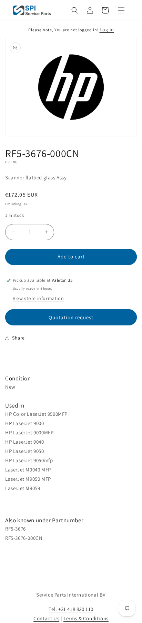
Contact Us (46, 618)
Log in (107, 29)
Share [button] (18, 338)
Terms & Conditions (86, 618)
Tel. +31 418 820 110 (71, 609)
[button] (74, 10)
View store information (38, 298)
